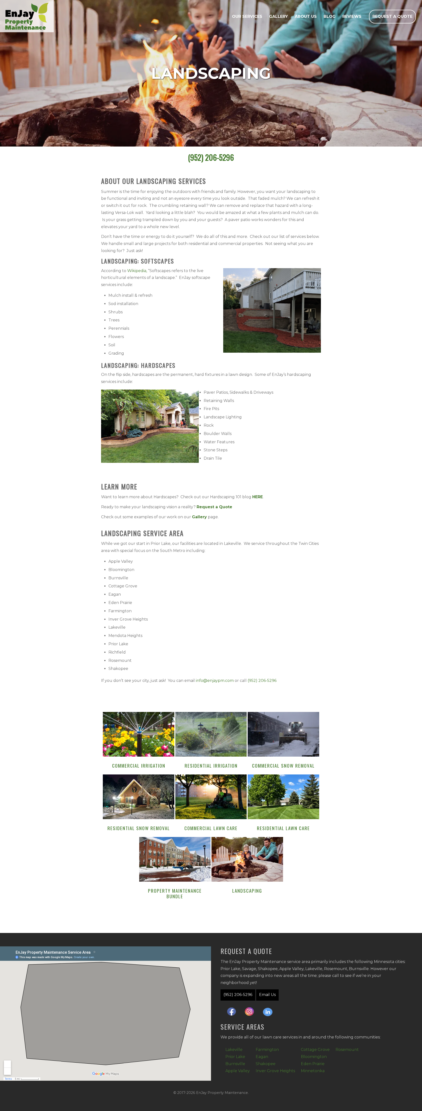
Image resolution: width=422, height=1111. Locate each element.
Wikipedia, (137, 270)
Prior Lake (235, 1056)
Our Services (247, 16)
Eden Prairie (313, 1063)
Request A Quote (392, 16)
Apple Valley (237, 1071)
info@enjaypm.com (215, 680)
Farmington (267, 1049)
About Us (306, 16)
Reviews (351, 16)
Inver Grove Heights (275, 1071)
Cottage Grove (315, 1049)
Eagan (262, 1056)
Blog (330, 16)
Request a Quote (214, 507)
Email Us (267, 994)
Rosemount (347, 1049)
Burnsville (235, 1063)
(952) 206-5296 (211, 157)
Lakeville (234, 1049)
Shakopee (265, 1063)
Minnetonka (313, 1071)
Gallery (278, 16)
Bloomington (314, 1056)
